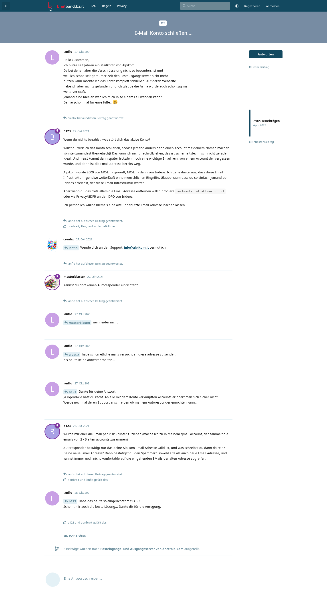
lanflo (73, 248)
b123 (72, 392)
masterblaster (79, 323)
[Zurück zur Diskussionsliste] (6, 6)
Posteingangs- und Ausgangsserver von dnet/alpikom (142, 549)
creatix (74, 354)
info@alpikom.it (136, 247)
